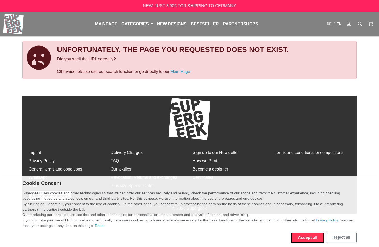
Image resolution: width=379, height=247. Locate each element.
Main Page (180, 71)
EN (339, 24)
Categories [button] (135, 24)
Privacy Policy (42, 161)
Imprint (35, 152)
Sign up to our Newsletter (216, 152)
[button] (370, 24)
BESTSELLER (205, 24)
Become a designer (210, 169)
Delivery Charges (127, 152)
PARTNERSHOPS (240, 24)
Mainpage (106, 24)
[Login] (349, 24)
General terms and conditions (55, 169)
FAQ (115, 161)
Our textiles (121, 169)
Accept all (307, 237)
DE (329, 24)
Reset (99, 225)
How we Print (205, 161)
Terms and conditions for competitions (309, 152)
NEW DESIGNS (172, 24)
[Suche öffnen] (360, 24)
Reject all (341, 237)
